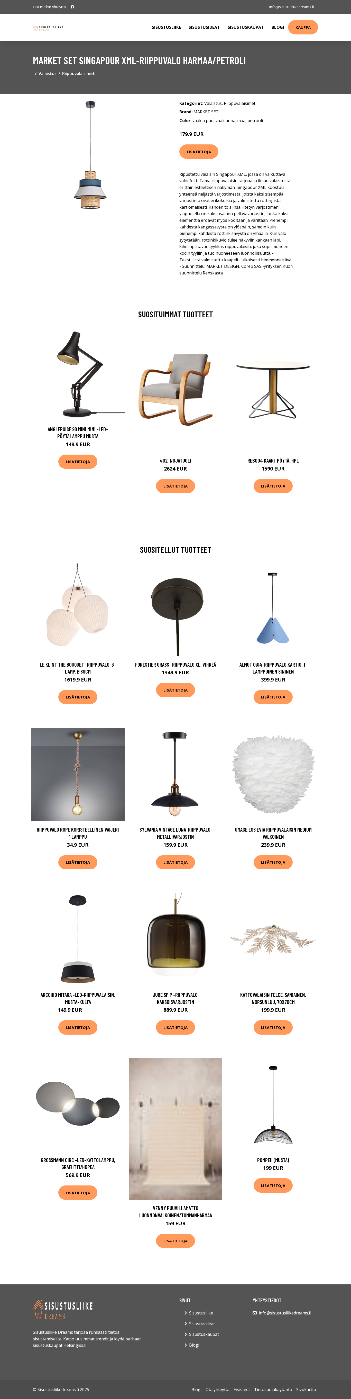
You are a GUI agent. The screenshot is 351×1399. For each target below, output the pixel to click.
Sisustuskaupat (246, 27)
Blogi (278, 27)
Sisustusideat (204, 27)
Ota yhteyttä (217, 1389)
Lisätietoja (199, 151)
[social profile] (72, 7)
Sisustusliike (166, 27)
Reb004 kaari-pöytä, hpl (273, 460)
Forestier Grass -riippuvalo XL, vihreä (175, 664)
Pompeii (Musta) (273, 1160)
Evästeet (242, 1389)
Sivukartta (306, 1389)
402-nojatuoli (175, 460)
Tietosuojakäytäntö (273, 1389)
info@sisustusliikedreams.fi (291, 6)
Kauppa (303, 27)
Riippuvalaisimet (78, 73)
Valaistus (48, 73)
